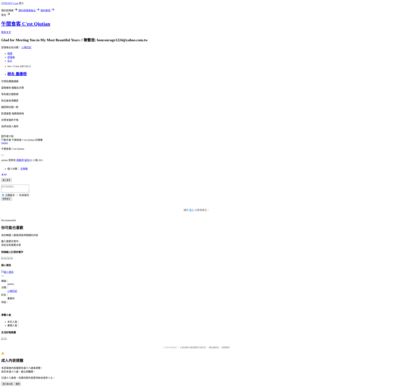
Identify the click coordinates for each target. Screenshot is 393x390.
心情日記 (26, 47)
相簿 (9, 53)
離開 (18, 384)
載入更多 (6, 180)
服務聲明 (226, 347)
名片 (9, 61)
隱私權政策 (214, 347)
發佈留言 (6, 199)
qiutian (4, 143)
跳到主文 (6, 32)
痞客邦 (20, 160)
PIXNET (173, 347)
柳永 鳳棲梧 (17, 74)
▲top (4, 174)
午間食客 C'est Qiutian (25, 24)
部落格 (11, 57)
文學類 (24, 168)
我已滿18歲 (7, 384)
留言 (26, 160)
